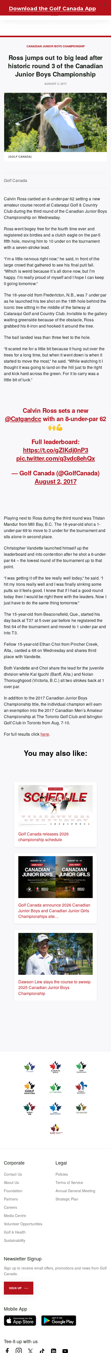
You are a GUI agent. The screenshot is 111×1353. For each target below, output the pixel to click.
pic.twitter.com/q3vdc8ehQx (55, 458)
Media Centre (15, 1215)
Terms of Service (69, 1182)
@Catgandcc (23, 418)
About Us (11, 1182)
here (45, 734)
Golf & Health (15, 1232)
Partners (11, 1199)
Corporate (14, 1162)
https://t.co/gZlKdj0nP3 (55, 449)
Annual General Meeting (75, 1190)
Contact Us (13, 1174)
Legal (61, 1162)
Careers (10, 1207)
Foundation (13, 1190)
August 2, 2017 (55, 481)
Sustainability (14, 1240)
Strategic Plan (67, 1199)
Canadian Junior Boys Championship (56, 46)
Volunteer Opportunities (23, 1223)
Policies (62, 1174)
